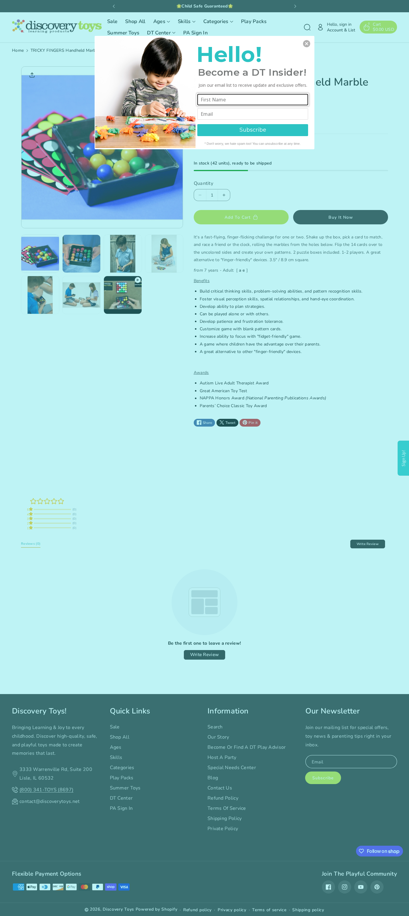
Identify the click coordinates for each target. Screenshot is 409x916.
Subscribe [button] (253, 130)
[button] (306, 43)
